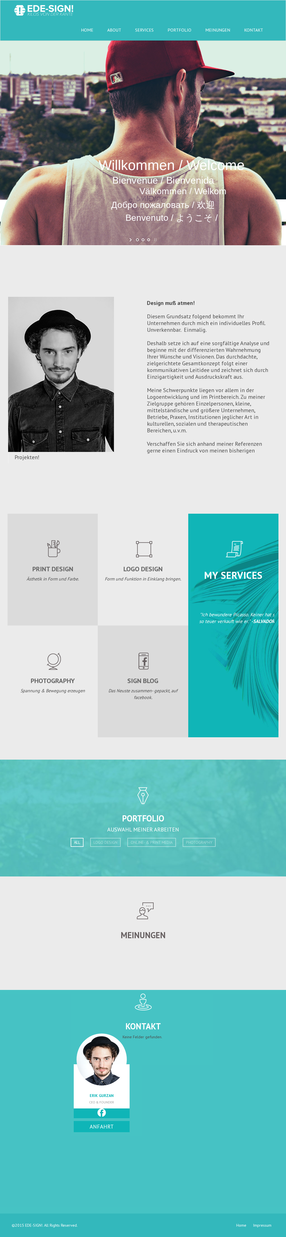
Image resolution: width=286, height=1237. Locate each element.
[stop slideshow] (154, 240)
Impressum (262, 1225)
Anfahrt (102, 1126)
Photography (199, 842)
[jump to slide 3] (148, 240)
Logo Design (105, 842)
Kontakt (253, 30)
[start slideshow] (131, 240)
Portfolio (179, 30)
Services (144, 30)
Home (87, 30)
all (77, 842)
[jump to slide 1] (137, 240)
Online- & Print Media (152, 842)
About (114, 30)
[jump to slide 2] (143, 240)
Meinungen (217, 30)
